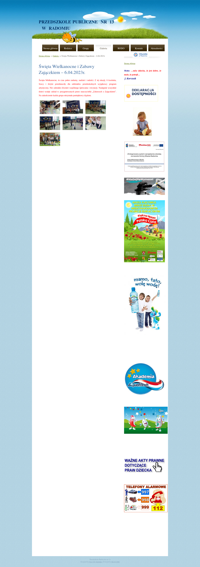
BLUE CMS (115, 562)
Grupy (86, 48)
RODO (121, 48)
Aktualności (156, 48)
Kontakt (139, 48)
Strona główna (50, 48)
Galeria (103, 48)
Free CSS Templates (95, 562)
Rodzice (68, 48)
